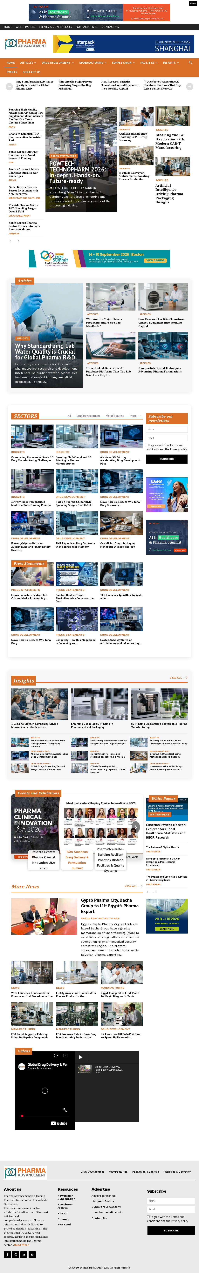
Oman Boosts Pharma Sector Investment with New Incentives (23, 190)
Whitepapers (159, 814)
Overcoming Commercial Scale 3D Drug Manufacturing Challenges (32, 458)
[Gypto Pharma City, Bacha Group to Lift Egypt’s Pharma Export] (44, 916)
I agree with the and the (166, 447)
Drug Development (56, 62)
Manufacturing (91, 62)
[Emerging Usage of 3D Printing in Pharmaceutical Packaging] (99, 704)
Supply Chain (122, 62)
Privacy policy (178, 449)
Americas (14, 233)
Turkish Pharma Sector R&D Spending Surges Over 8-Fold (23, 208)
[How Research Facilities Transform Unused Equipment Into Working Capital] (163, 297)
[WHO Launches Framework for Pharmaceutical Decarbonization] (32, 972)
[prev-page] (9, 86)
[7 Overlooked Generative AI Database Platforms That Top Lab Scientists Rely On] (110, 345)
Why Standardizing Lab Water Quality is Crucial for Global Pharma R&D (34, 85)
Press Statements (63, 156)
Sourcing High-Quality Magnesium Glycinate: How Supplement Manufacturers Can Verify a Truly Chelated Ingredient (26, 116)
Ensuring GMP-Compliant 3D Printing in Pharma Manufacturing (73, 460)
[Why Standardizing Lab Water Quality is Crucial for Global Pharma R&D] (47, 335)
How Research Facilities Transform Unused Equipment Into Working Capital (120, 85)
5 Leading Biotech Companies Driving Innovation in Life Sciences (34, 725)
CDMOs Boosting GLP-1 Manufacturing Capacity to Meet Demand (108, 769)
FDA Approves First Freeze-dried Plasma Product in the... (76, 994)
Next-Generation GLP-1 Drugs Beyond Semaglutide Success (166, 768)
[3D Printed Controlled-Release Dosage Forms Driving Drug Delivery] (20, 742)
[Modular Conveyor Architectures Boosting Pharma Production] (136, 155)
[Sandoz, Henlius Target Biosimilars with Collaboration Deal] (77, 574)
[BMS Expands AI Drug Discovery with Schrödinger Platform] (77, 523)
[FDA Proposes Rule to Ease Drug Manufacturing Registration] (77, 1014)
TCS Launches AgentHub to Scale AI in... (121, 596)
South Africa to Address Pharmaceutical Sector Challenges (24, 173)
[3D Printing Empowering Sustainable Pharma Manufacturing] (159, 704)
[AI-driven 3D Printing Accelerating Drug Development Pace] (121, 436)
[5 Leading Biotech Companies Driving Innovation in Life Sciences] (39, 704)
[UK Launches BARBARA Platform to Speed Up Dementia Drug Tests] (122, 1014)
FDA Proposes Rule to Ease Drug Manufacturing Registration (76, 1035)
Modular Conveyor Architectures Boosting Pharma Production (134, 176)
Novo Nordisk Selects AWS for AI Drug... (31, 641)
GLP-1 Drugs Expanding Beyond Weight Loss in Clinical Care (48, 768)
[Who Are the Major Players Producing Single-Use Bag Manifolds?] (110, 297)
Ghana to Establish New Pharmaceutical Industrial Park (25, 137)
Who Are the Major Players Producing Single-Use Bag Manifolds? (75, 85)
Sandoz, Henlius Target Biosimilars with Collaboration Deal (75, 598)
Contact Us (110, 27)
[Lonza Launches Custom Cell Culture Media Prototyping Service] (32, 574)
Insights (169, 62)
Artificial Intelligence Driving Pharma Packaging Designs (169, 193)
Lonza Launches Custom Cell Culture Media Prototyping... (29, 596)
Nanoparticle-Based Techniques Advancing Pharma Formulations (160, 369)
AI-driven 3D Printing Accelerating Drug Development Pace (120, 460)
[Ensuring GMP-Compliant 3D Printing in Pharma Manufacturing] (77, 436)
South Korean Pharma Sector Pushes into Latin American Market (24, 226)
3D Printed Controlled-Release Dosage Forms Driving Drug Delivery (48, 743)
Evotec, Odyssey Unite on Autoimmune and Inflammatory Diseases (31, 547)
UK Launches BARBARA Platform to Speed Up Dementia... (121, 1035)
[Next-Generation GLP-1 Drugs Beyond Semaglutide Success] (139, 768)
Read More (21, 1245)
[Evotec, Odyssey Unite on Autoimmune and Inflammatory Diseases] (32, 523)
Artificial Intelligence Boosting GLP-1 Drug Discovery (133, 137)
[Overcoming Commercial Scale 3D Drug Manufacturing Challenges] (32, 436)
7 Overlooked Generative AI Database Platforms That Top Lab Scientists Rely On (162, 85)
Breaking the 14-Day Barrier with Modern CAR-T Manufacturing (169, 141)
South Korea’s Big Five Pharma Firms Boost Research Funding (23, 155)
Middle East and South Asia (24, 198)
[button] (190, 63)
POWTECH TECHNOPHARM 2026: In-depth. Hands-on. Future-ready (77, 172)
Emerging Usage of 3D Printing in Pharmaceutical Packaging (92, 725)
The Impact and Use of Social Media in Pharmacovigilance (166, 878)
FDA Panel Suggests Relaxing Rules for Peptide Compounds (29, 1035)
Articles (26, 62)
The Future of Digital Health (162, 847)
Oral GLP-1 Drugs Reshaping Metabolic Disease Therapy (117, 545)
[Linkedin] (23, 1254)
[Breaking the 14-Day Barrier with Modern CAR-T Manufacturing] (172, 116)
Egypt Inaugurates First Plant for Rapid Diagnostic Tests (120, 994)
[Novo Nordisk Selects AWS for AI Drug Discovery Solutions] (121, 481)
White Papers (25, 27)
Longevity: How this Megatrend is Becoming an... (76, 641)
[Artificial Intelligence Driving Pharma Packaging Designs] (172, 166)
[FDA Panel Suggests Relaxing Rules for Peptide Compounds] (32, 1014)
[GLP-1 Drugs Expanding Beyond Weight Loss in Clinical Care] (20, 768)
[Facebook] (7, 1254)
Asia (11, 162)
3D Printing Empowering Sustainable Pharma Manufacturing (159, 725)
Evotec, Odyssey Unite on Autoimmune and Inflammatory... (120, 641)
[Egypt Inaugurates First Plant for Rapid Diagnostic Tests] (122, 972)
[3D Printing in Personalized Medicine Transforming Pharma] (32, 481)
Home (8, 27)
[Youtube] (32, 1254)
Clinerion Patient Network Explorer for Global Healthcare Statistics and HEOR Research (166, 831)
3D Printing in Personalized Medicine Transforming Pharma (31, 503)
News (12, 127)
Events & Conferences (55, 27)
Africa (12, 145)
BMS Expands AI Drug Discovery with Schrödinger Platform (75, 545)
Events (12, 72)
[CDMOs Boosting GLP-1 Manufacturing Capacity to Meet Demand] (79, 768)
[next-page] (189, 86)
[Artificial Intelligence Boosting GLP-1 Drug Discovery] (136, 116)
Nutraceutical (87, 27)
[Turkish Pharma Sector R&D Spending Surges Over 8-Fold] (77, 481)
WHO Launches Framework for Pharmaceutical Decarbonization (32, 994)
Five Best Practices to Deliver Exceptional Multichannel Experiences (163, 862)
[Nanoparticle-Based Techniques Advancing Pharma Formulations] (163, 345)
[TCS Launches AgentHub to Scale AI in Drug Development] (121, 574)
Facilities (147, 62)
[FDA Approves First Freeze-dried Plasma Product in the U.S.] (77, 972)
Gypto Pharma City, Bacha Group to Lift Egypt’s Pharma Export (110, 905)
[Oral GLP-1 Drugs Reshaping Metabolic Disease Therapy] (121, 523)
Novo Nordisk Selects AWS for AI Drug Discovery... (120, 503)
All (69, 416)
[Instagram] (15, 1254)
